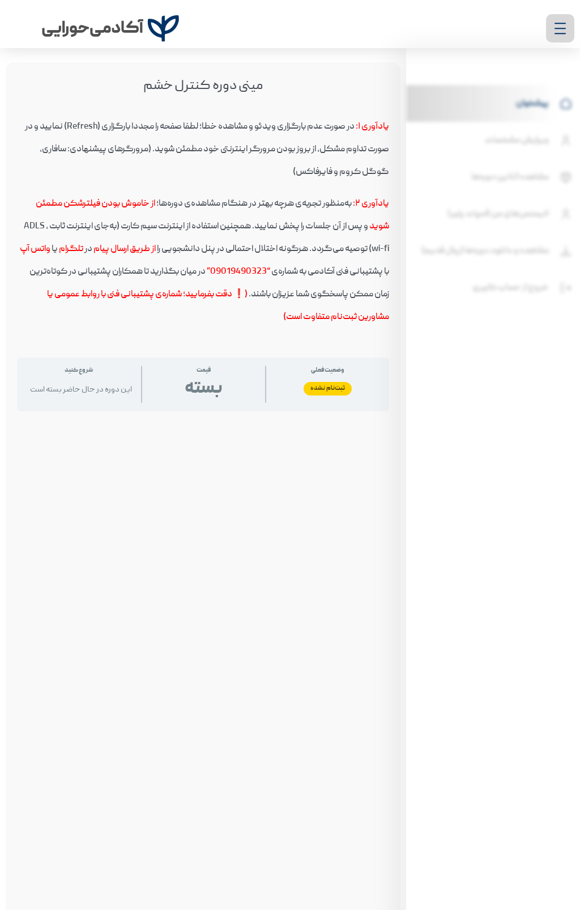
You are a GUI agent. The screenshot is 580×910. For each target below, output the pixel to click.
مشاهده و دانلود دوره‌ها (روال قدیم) (485, 251)
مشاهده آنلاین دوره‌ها (510, 177)
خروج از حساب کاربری (510, 288)
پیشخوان (532, 103)
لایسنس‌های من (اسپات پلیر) (498, 214)
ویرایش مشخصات (517, 140)
